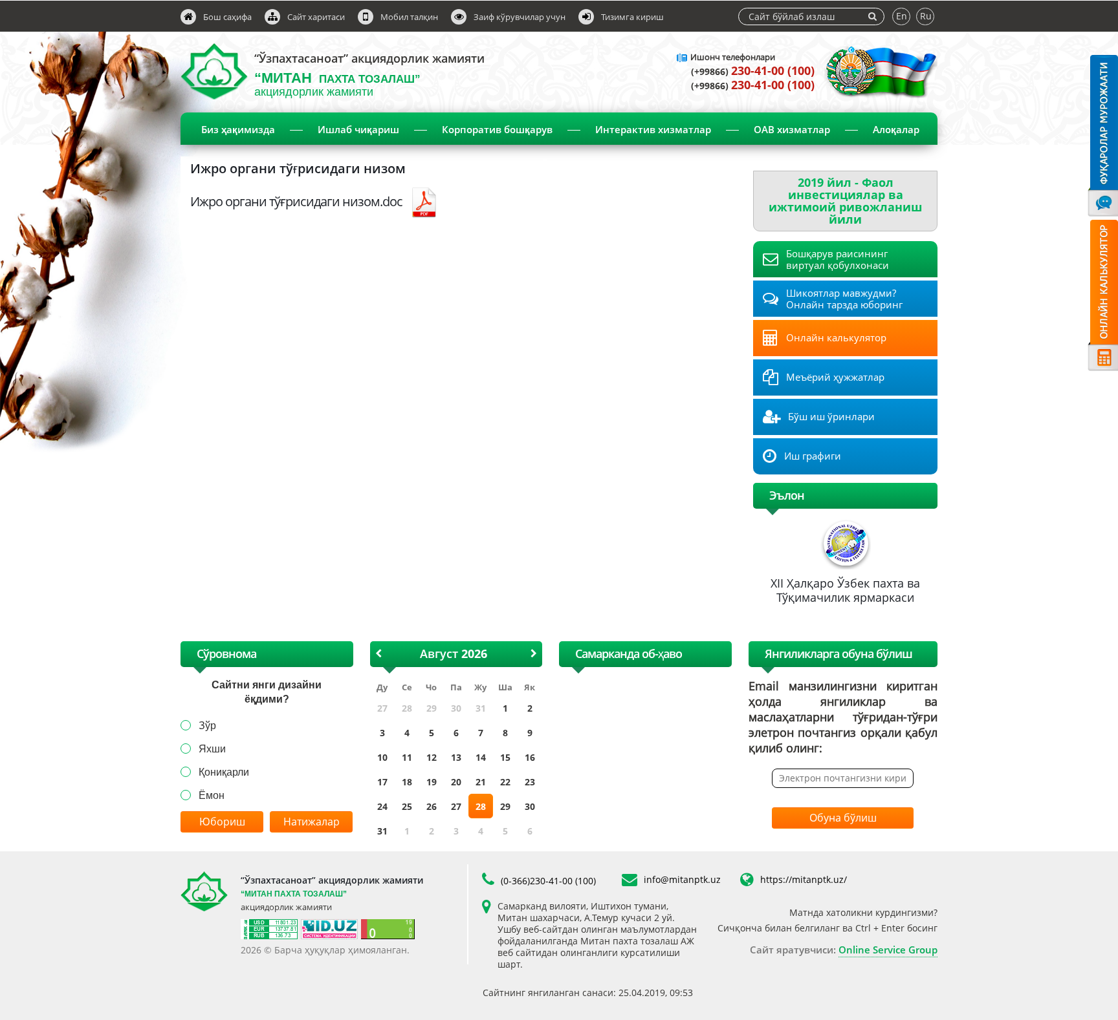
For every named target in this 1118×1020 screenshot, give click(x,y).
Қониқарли (224, 772)
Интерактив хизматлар (653, 129)
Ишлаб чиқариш (358, 129)
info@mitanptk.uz (682, 879)
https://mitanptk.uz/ (803, 879)
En (901, 16)
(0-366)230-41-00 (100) (548, 881)
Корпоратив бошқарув (497, 129)
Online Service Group (887, 949)
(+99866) (753, 71)
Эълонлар (567, 162)
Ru (926, 16)
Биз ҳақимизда (238, 129)
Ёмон (212, 795)
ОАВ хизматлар (792, 129)
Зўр (207, 725)
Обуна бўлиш (843, 818)
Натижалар (311, 821)
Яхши (212, 748)
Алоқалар (896, 129)
